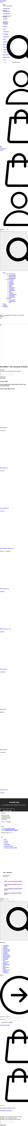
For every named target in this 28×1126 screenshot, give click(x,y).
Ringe (4, 29)
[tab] (14, 881)
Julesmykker (12, 299)
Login (11, 1022)
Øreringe (5, 26)
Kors (10, 302)
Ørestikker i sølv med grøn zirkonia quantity (10, 371)
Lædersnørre (12, 297)
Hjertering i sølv (3, 709)
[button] (7, 811)
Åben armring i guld (3, 427)
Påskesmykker (12, 301)
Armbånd (5, 18)
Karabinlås (11, 289)
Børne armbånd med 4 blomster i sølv (7, 548)
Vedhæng (11, 293)
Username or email (5, 1016)
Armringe (5, 21)
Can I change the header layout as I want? (13, 885)
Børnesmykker (6, 13)
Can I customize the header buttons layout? (13, 889)
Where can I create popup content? (13, 881)
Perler (10, 291)
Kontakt (5, 16)
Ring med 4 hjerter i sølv (4, 588)
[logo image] (4, 2)
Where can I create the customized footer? (13, 893)
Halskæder (5, 23)
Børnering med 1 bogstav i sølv (5, 628)
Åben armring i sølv (3, 749)
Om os (4, 303)
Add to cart (3, 377)
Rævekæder (12, 295)
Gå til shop (2, 1110)
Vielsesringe (12, 287)
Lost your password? (5, 1025)
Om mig (5, 10)
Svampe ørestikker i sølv (4, 508)
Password (2, 1019)
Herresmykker (12, 276)
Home (1, 315)
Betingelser (5, 22)
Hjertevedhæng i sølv (4, 467)
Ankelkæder (12, 290)
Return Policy (8, 1110)
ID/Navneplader (13, 294)
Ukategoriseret (7, 315)
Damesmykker (6, 8)
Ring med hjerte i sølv (4, 789)
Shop (4, 4)
